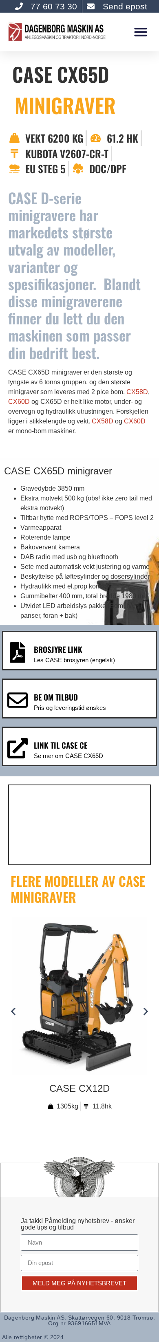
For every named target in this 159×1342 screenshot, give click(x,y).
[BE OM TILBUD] (17, 700)
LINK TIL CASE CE (60, 745)
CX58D (137, 391)
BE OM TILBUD (56, 697)
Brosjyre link (58, 649)
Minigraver (65, 105)
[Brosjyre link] (17, 652)
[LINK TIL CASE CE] (17, 748)
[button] (140, 32)
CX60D (19, 401)
